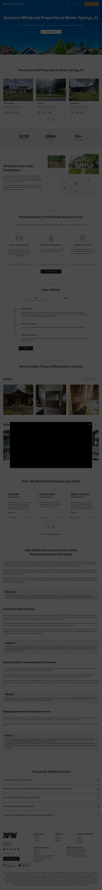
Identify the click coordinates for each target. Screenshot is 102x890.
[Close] (89, 424)
